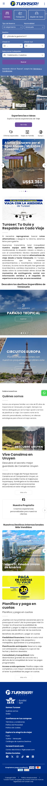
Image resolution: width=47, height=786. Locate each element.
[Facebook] (7, 756)
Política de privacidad (29, 778)
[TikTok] (22, 756)
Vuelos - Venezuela (13, 739)
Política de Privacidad (14, 725)
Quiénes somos (12, 711)
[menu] (44, 4)
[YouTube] (27, 756)
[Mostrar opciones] (43, 27)
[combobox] (31, 27)
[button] (1, 14)
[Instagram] (17, 756)
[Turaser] (19, 692)
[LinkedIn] (32, 756)
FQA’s (8, 736)
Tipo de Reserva (8, 23)
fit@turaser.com (28, 750)
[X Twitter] (12, 756)
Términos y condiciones (15, 722)
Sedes (8, 714)
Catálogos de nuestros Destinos (18, 741)
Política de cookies (13, 728)
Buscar (23, 62)
